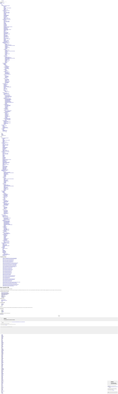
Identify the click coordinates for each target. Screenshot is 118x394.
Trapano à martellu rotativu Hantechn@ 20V (7, 271)
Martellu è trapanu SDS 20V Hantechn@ (7, 274)
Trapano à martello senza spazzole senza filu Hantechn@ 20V (9, 276)
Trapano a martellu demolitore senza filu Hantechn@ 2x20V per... (9, 266)
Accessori (2, 134)
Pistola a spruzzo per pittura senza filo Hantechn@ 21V (8, 260)
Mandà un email (1, 314)
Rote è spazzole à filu (3, 135)
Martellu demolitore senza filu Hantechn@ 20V (7, 268)
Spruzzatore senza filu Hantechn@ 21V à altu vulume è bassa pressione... (10, 263)
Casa (1, 133)
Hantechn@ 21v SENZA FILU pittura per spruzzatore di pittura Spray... (10, 258)
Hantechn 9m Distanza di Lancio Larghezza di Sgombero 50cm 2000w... (10, 282)
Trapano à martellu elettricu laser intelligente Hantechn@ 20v (9, 279)
